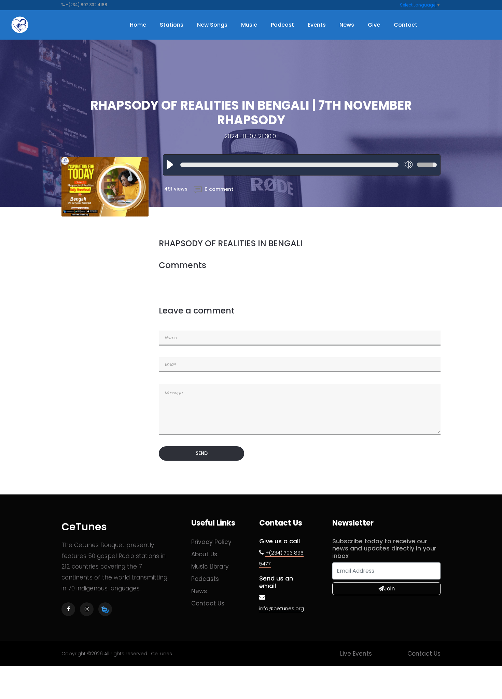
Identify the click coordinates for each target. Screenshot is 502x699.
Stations (171, 25)
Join (389, 588)
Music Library (210, 566)
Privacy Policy (211, 542)
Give (374, 25)
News (346, 25)
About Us (204, 554)
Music (249, 25)
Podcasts (205, 579)
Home (138, 25)
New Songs (212, 25)
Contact (405, 25)
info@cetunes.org (281, 608)
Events (317, 25)
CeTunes (84, 526)
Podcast (282, 25)
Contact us (207, 603)
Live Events (356, 653)
